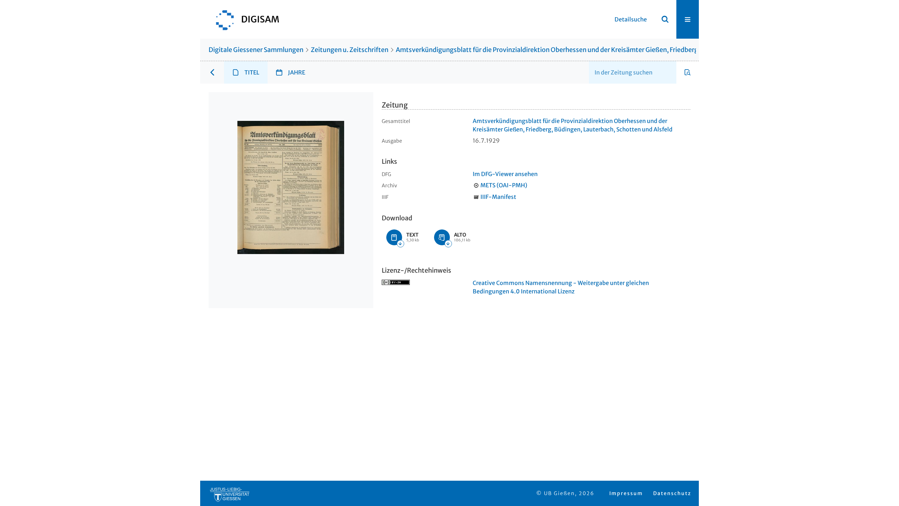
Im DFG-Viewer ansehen (505, 173)
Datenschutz (672, 493)
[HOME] (244, 19)
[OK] (665, 19)
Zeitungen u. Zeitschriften (349, 50)
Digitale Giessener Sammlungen (256, 50)
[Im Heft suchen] (687, 72)
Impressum (626, 493)
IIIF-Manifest (498, 196)
